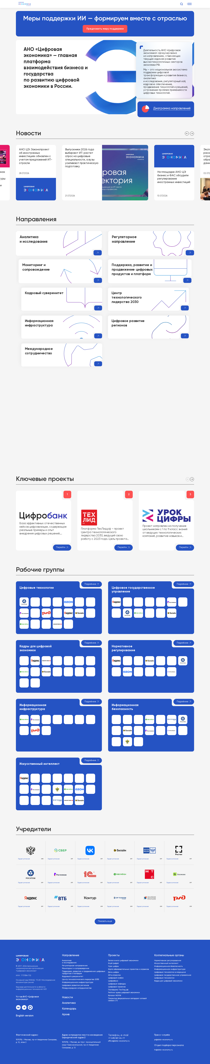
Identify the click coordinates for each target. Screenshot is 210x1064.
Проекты (114, 955)
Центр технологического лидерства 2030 (80, 979)
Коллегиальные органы (169, 955)
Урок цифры (113, 966)
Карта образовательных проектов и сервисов (128, 969)
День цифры (113, 972)
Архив (66, 1014)
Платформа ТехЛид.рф (118, 990)
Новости (67, 997)
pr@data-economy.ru (163, 1040)
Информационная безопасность (168, 966)
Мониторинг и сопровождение (75, 968)
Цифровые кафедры (117, 984)
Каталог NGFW (114, 996)
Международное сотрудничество (77, 988)
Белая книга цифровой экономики (123, 961)
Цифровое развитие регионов (75, 985)
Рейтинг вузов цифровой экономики (124, 993)
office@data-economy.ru (119, 1041)
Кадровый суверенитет (72, 977)
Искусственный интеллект (166, 963)
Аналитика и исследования (69, 962)
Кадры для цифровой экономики (168, 981)
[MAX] (30, 1007)
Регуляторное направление (75, 966)
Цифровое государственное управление (172, 975)
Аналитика (69, 1003)
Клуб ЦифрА (113, 963)
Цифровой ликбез (115, 978)
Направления (70, 955)
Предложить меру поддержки (105, 29)
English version (24, 1015)
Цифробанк (113, 981)
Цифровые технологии (164, 978)
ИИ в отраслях (114, 975)
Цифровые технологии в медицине (170, 972)
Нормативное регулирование (167, 961)
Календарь (69, 1008)
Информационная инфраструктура (77, 982)
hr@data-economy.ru (163, 1050)
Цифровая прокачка (117, 987)
